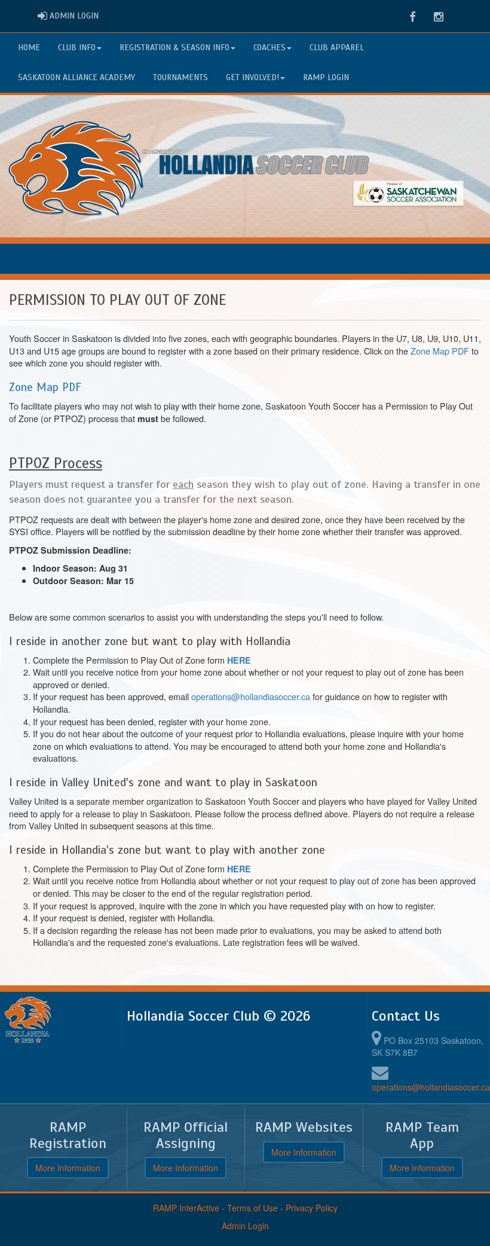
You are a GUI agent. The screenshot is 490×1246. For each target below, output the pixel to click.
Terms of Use (252, 1208)
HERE (239, 660)
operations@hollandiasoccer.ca (250, 696)
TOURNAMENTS (180, 77)
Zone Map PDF (440, 350)
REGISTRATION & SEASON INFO (174, 47)
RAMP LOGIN (326, 77)
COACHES (269, 47)
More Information (67, 1168)
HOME (29, 47)
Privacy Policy (312, 1208)
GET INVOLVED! (252, 77)
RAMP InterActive (186, 1208)
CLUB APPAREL (337, 47)
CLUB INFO (77, 47)
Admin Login (245, 1226)
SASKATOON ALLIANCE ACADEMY (76, 77)
